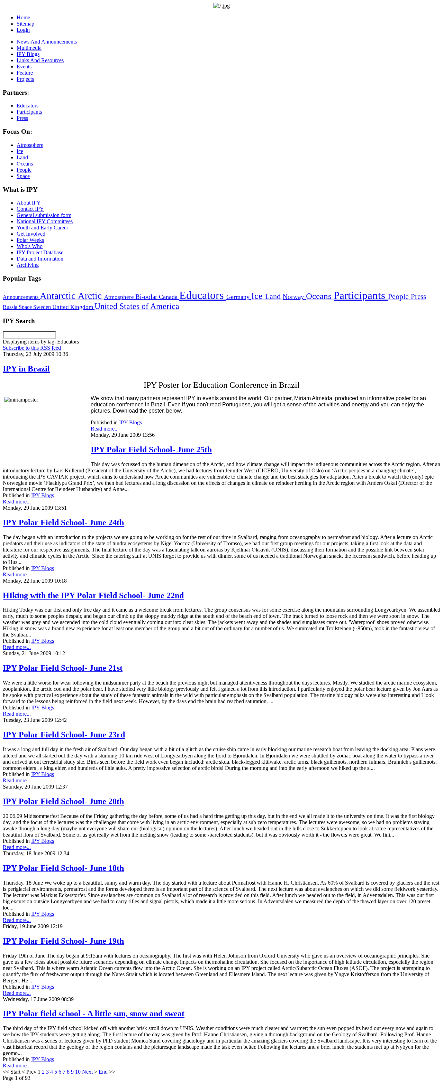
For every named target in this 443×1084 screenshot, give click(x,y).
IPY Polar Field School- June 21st (63, 667)
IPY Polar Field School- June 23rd (64, 734)
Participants (361, 295)
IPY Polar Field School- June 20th (63, 801)
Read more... (105, 429)
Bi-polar (147, 296)
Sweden (42, 307)
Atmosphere (119, 296)
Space (26, 307)
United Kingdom (73, 307)
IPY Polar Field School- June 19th (63, 940)
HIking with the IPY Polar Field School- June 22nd (93, 595)
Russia (11, 307)
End (103, 1072)
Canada (169, 296)
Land (274, 296)
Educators (202, 295)
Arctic (91, 296)
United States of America (136, 306)
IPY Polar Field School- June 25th (151, 449)
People (399, 296)
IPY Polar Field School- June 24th (63, 522)
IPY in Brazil (26, 368)
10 (78, 1072)
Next (87, 1072)
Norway (294, 296)
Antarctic (59, 296)
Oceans (320, 296)
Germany (238, 296)
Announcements (21, 297)
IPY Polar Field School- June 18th (63, 868)
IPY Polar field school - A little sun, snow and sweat (93, 1013)
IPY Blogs (130, 422)
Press (418, 296)
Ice (258, 296)
